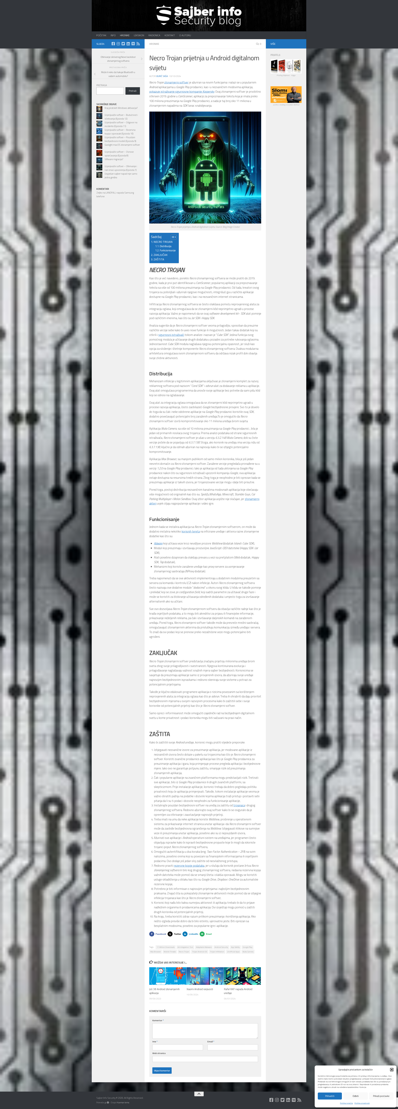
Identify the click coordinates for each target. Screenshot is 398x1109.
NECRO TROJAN (163, 242)
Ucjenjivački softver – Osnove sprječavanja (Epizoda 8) (119, 153)
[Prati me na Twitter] (123, 44)
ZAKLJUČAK (160, 255)
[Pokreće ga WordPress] (108, 1103)
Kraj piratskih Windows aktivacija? (121, 108)
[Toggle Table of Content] (172, 237)
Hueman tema (123, 1102)
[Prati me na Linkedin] (128, 44)
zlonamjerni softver (176, 82)
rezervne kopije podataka (189, 865)
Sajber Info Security (99, 10)
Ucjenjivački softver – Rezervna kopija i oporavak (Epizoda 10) (120, 131)
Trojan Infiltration (217, 951)
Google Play (247, 947)
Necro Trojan (184, 951)
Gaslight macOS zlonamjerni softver (122, 145)
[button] (391, 1069)
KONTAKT (170, 35)
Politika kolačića (346, 1103)
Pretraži (133, 91)
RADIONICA (154, 35)
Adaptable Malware (204, 947)
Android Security (221, 947)
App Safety (235, 947)
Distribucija (165, 246)
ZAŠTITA (159, 259)
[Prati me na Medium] (133, 44)
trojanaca (239, 805)
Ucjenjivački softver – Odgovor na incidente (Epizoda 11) (121, 124)
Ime (154, 1041)
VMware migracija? (114, 159)
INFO (113, 35)
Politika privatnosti (362, 1103)
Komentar (158, 1020)
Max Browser (155, 951)
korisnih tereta (191, 531)
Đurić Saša (162, 76)
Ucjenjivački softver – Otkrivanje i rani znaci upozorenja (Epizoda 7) (121, 168)
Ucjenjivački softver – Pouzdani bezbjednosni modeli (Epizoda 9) (120, 139)
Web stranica (159, 1053)
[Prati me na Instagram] (118, 44)
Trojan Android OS (199, 951)
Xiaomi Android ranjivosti (200, 989)
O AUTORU (185, 35)
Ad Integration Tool (185, 947)
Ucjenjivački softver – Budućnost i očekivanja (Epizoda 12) (121, 116)
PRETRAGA (101, 85)
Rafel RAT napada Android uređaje (238, 991)
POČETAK (101, 35)
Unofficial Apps (233, 951)
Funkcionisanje (168, 250)
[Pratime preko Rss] (138, 44)
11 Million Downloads (166, 947)
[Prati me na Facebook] (113, 44)
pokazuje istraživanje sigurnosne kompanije (181, 91)
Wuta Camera (248, 951)
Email (210, 1041)
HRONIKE (125, 35)
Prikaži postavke (381, 1096)
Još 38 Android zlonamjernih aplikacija (164, 991)
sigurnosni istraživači (171, 335)
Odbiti (356, 1096)
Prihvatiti (329, 1096)
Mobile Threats (170, 951)
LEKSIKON (139, 35)
